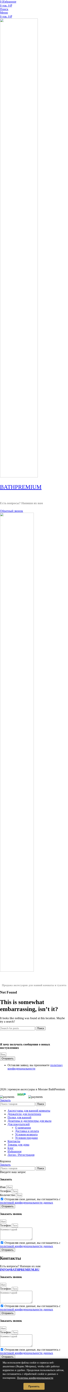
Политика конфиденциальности (35, 1378)
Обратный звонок (11, 511)
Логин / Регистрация (21, 1154)
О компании (23, 1127)
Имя (3, 1187)
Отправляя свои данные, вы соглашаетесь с (30, 1201)
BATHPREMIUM (21, 487)
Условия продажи (26, 1137)
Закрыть (5, 1100)
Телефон (6, 1191)
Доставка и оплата (27, 1131)
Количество (8, 1195)
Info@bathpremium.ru (19, 507)
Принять (34, 1386)
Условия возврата (26, 1134)
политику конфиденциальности (35, 1067)
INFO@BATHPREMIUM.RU (19, 1269)
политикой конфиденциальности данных (26, 1202)
